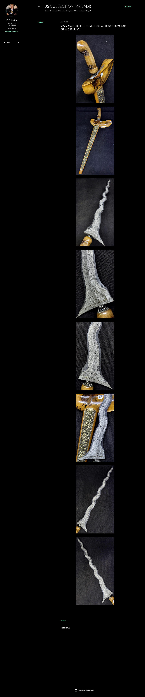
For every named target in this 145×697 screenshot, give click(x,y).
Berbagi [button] (40, 22)
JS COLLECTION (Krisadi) (68, 6)
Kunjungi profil (12, 32)
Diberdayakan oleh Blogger (86, 690)
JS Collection (12, 20)
